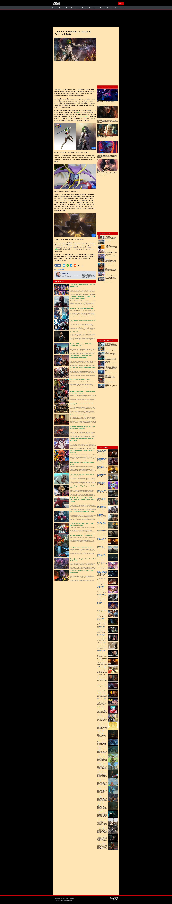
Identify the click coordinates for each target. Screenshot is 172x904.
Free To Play (67, 7)
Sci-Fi (88, 7)
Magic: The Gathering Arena (110, 277)
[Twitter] (71, 265)
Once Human (107, 357)
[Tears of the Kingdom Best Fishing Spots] (113, 789)
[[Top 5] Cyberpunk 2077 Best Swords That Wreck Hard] (113, 845)
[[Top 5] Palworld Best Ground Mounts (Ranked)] (113, 821)
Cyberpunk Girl (100, 154)
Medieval (112, 7)
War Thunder (107, 379)
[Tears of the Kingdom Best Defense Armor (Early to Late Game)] (113, 749)
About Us (60, 898)
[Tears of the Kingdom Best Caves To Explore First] (113, 805)
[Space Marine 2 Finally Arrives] (113, 509)
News (72, 7)
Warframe (107, 384)
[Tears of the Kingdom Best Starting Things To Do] (113, 733)
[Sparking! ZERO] (113, 485)
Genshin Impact (108, 254)
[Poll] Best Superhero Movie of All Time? (105, 136)
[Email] (78, 265)
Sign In (121, 3)
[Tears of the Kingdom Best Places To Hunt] (113, 781)
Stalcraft (106, 370)
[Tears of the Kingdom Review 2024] (113, 725)
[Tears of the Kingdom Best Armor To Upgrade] (113, 797)
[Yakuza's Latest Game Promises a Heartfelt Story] (113, 501)
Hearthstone (107, 259)
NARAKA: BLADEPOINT (109, 343)
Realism (117, 7)
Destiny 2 (107, 352)
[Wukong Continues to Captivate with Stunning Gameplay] (113, 597)
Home (53, 7)
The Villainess (100, 119)
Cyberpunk (78, 7)
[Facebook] (57, 265)
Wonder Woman (100, 171)
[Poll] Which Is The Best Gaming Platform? (105, 101)
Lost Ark (106, 272)
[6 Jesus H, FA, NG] (113, 645)
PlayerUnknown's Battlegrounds (111, 366)
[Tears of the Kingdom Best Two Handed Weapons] (113, 765)
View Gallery (93, 148)
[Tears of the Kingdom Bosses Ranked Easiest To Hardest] (113, 757)
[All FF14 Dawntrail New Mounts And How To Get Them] (113, 669)
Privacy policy (65, 898)
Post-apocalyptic (104, 7)
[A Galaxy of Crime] (113, 613)
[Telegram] (64, 265)
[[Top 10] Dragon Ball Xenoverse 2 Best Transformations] (113, 709)
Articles (93, 7)
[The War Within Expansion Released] (113, 605)
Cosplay (122, 7)
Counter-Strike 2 (108, 245)
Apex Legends (107, 236)
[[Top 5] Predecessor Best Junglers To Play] (113, 829)
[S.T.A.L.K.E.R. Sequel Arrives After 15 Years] (113, 525)
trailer (79, 112)
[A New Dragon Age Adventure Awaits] (113, 589)
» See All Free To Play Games (107, 389)
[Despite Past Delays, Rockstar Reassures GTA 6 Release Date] (113, 565)
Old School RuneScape (109, 347)
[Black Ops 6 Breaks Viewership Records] (113, 461)
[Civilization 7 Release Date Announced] (113, 557)
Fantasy (84, 7)
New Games (59, 7)
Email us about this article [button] (59, 269)
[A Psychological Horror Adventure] (113, 517)
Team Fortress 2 (108, 375)
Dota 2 (106, 268)
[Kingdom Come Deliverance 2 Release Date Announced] (113, 549)
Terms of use (71, 898)
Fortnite (106, 250)
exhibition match (83, 116)
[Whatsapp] (68, 265)
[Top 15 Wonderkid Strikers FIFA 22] (113, 717)
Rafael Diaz (58, 62)
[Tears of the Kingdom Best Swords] (113, 773)
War (98, 7)
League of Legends (108, 263)
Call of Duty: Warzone (109, 240)
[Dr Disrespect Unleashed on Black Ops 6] (113, 469)
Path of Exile (107, 361)
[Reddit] (75, 265)
